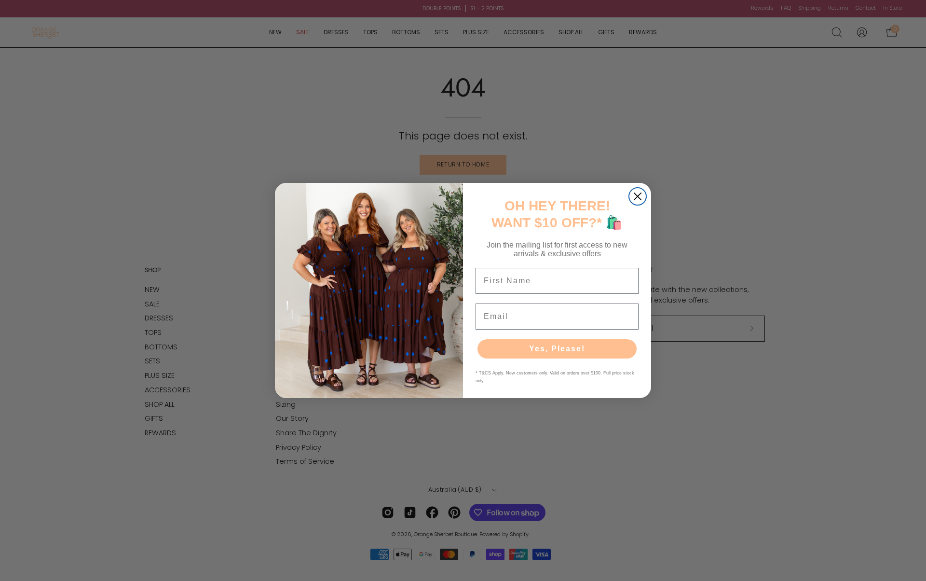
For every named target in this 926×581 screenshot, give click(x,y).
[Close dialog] (637, 196)
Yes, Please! (557, 349)
